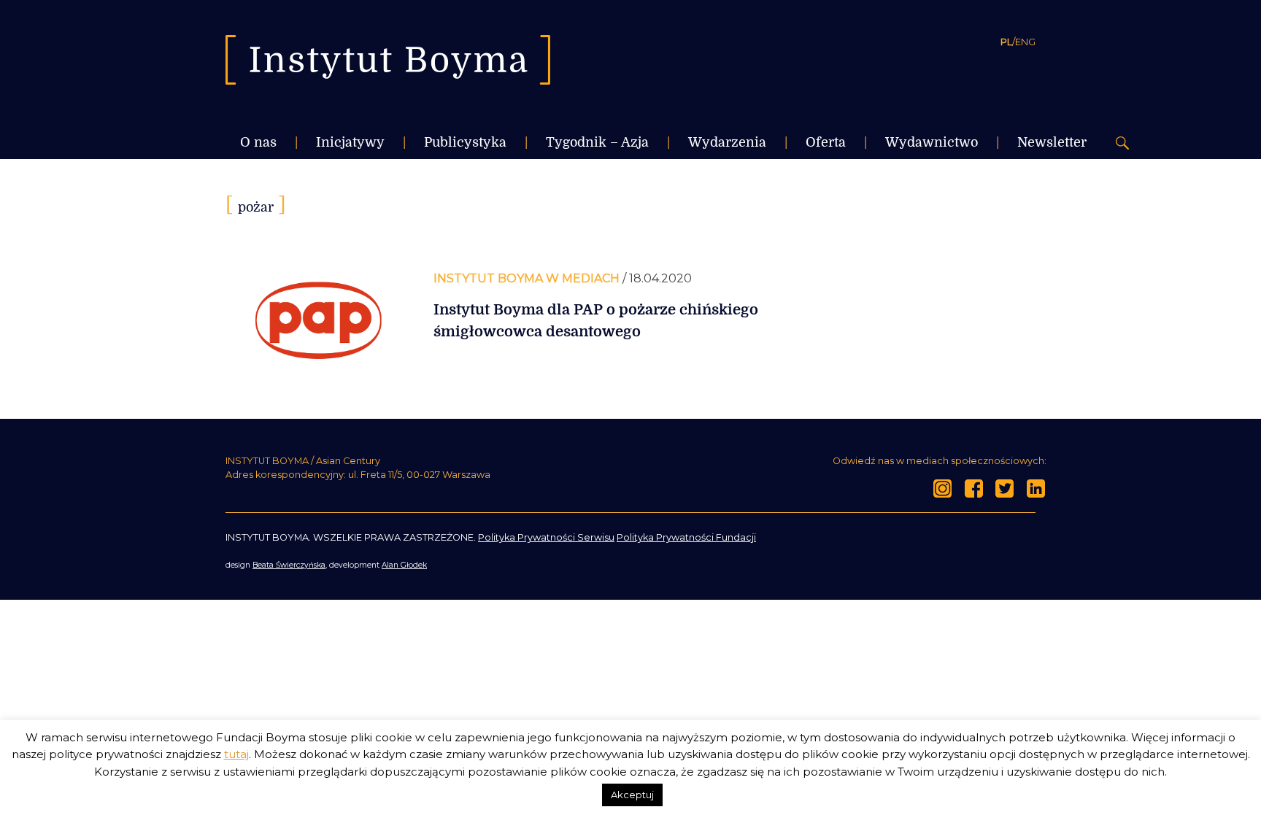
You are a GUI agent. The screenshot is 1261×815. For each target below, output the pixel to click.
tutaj (236, 754)
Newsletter (1052, 142)
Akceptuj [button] (632, 794)
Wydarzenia (727, 142)
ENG (1025, 41)
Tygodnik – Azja (597, 142)
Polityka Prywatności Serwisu (546, 537)
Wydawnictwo (931, 142)
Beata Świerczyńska (288, 565)
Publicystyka (465, 142)
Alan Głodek (404, 565)
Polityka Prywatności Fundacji (686, 537)
